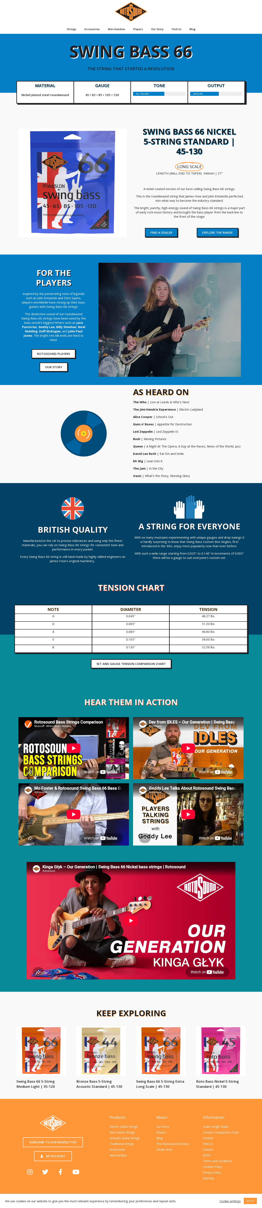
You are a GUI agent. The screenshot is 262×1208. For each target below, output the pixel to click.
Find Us (176, 29)
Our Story (157, 29)
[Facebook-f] (60, 1172)
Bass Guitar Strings (122, 1132)
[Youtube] (76, 1172)
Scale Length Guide (215, 1127)
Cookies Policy (212, 1167)
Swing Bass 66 (130, 55)
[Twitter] (45, 1172)
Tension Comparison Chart (221, 1132)
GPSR (206, 1155)
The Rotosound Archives (172, 1144)
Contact (208, 1138)
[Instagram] (30, 1172)
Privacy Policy (212, 1172)
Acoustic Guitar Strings (125, 1138)
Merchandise (116, 29)
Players (138, 29)
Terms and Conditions (217, 1161)
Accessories (92, 29)
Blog (192, 29)
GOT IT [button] (250, 1201)
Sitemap (208, 1178)
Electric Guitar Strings (124, 1127)
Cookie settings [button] (230, 1201)
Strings (71, 29)
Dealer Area (164, 1149)
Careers (208, 1149)
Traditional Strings (122, 1144)
